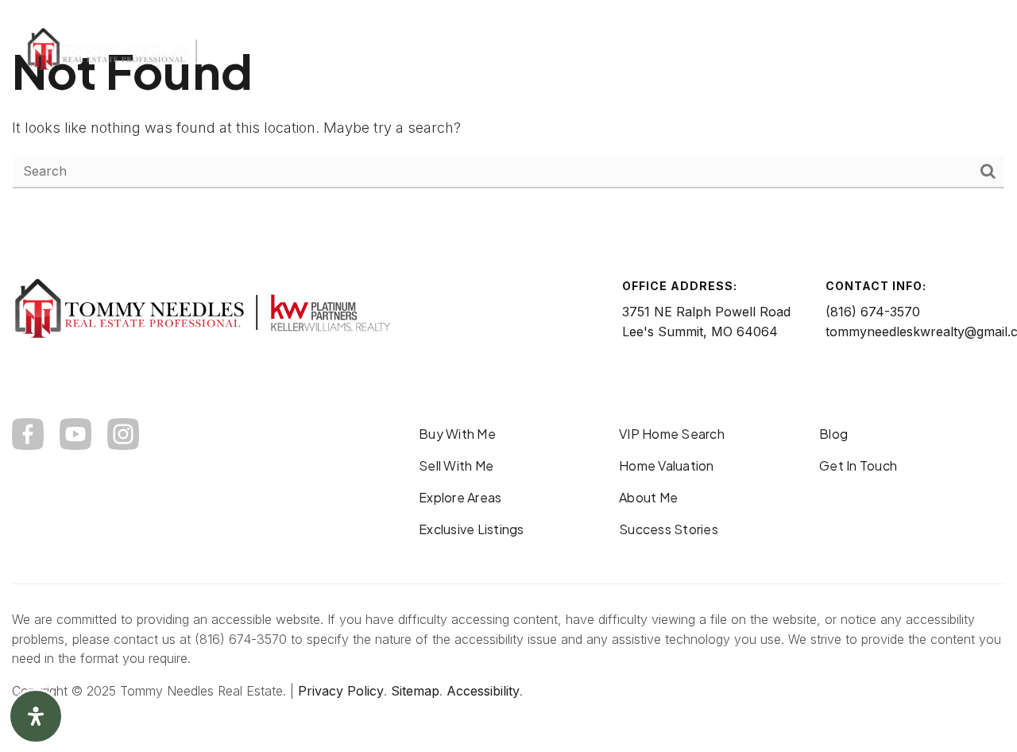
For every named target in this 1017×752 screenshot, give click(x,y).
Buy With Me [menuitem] (457, 433)
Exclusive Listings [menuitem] (471, 529)
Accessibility (483, 691)
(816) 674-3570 (873, 312)
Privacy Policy (341, 691)
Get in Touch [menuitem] (858, 465)
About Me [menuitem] (648, 497)
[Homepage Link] (170, 48)
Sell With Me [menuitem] (456, 465)
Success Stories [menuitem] (668, 529)
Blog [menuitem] (833, 433)
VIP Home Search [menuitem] (672, 433)
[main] (508, 113)
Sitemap (415, 691)
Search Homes (809, 49)
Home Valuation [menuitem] (666, 465)
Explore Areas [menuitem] (460, 497)
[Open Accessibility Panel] (36, 716)
